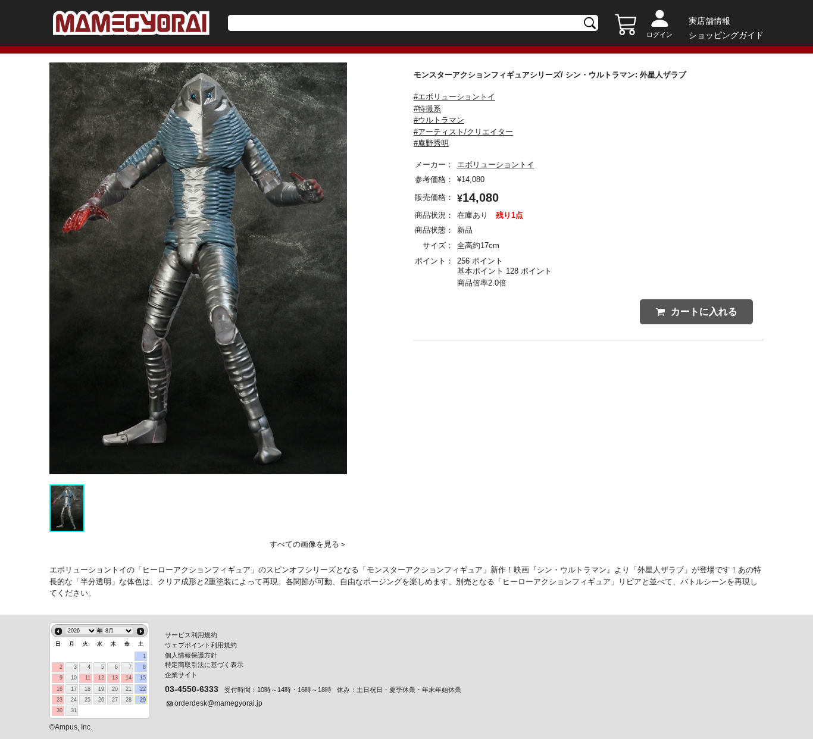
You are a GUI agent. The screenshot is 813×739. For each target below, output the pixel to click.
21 (129, 689)
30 (59, 710)
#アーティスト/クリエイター (463, 131)
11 (87, 678)
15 (143, 678)
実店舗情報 (709, 21)
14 (129, 678)
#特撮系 (427, 108)
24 (74, 700)
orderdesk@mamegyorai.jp (218, 703)
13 (115, 678)
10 (74, 678)
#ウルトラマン (439, 119)
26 (101, 700)
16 (59, 689)
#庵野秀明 (431, 143)
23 (59, 700)
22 (143, 689)
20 (115, 689)
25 (87, 700)
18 (87, 689)
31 (74, 710)
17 (74, 689)
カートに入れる (704, 311)
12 (101, 678)
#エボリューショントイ (454, 96)
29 (143, 700)
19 (101, 689)
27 (115, 700)
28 (129, 700)
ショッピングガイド (726, 35)
